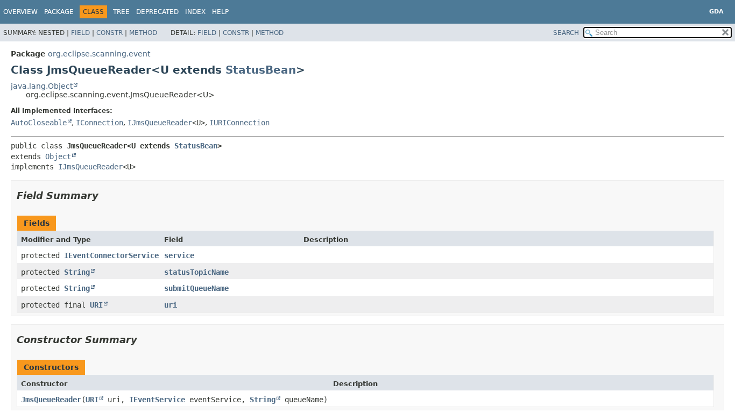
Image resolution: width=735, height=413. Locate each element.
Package (59, 12)
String (77, 272)
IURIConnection (239, 122)
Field (80, 33)
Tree (121, 12)
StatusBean (260, 69)
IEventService (157, 399)
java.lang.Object (42, 86)
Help (220, 12)
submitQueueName (196, 288)
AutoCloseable (39, 122)
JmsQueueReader (51, 399)
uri (170, 305)
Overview (20, 12)
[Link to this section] (106, 195)
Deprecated (157, 12)
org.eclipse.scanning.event (99, 53)
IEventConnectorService (111, 255)
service (179, 255)
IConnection (99, 122)
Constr (109, 33)
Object (58, 156)
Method (143, 33)
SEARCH (566, 33)
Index (195, 12)
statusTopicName (196, 272)
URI (96, 305)
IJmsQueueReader (160, 122)
